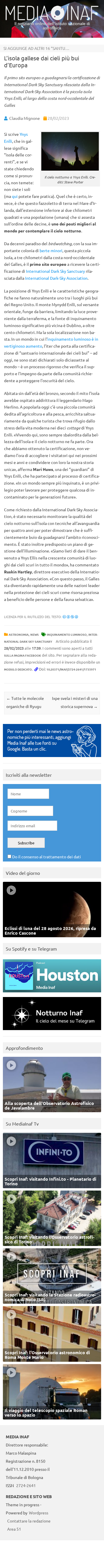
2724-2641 (26, 1485)
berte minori (51, 250)
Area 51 (14, 1528)
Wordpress (38, 1512)
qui (15, 196)
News (34, 634)
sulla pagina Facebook (22, 655)
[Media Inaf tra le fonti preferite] (52, 758)
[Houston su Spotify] (52, 993)
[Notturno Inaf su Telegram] (52, 1031)
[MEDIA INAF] (52, 19)
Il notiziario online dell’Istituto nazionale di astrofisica (52, 25)
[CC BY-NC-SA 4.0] (70, 616)
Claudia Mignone (24, 118)
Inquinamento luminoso (67, 634)
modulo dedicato (18, 669)
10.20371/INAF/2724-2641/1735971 (71, 669)
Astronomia (19, 634)
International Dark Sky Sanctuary (55, 271)
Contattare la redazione (29, 1520)
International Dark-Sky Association (56, 278)
